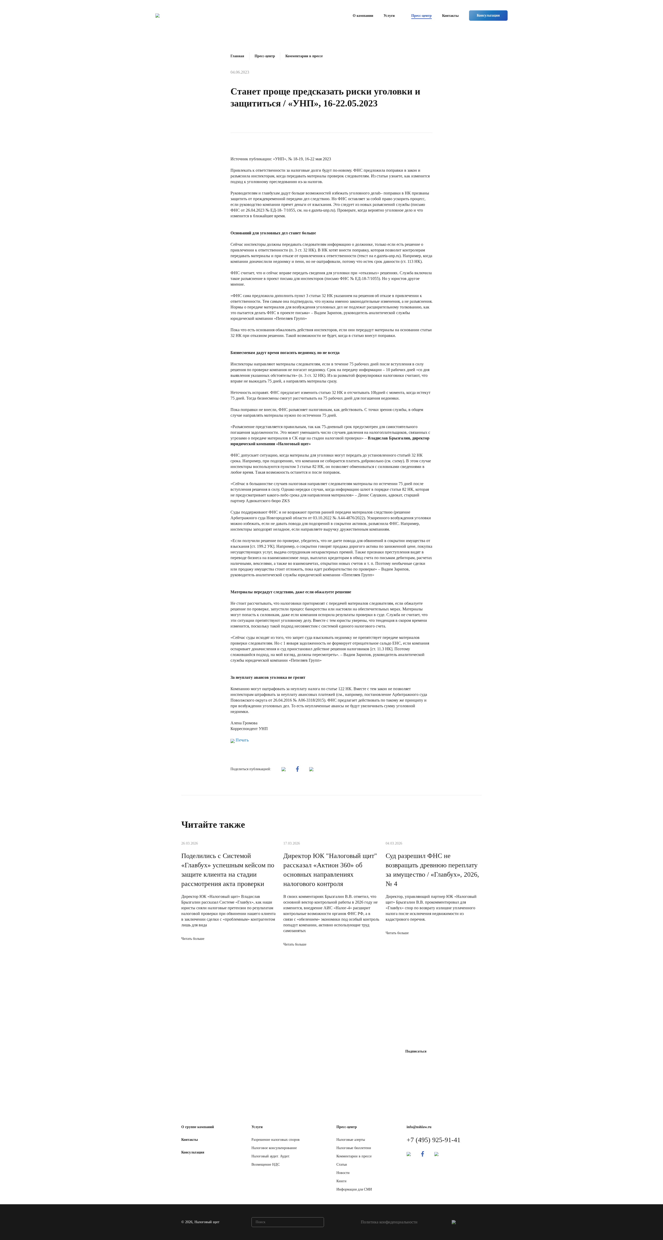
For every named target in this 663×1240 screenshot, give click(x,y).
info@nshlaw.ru (419, 1127)
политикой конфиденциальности (345, 1071)
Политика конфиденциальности (389, 1222)
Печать (242, 740)
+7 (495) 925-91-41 (433, 1140)
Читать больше (192, 939)
